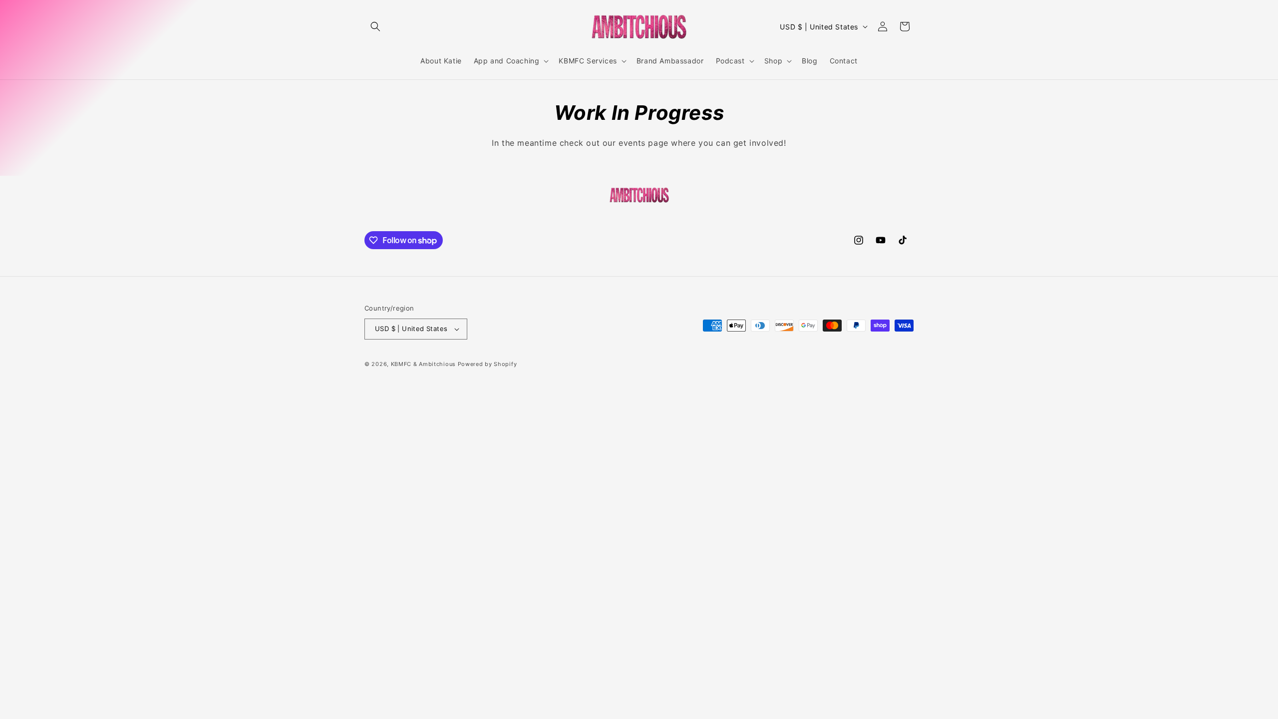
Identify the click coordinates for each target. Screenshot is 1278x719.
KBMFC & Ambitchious (423, 363)
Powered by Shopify (487, 363)
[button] (375, 26)
